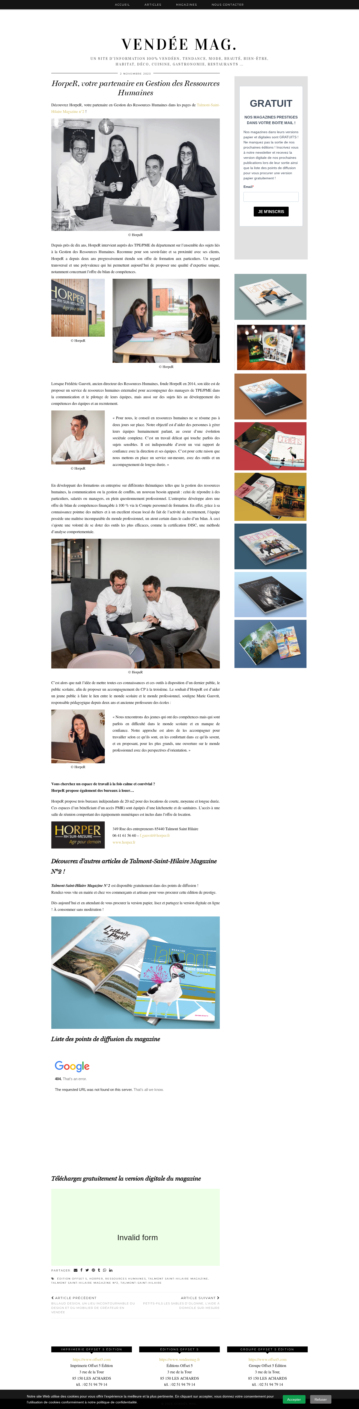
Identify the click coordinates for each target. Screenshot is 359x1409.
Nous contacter (228, 4)
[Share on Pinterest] (94, 1270)
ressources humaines (125, 1278)
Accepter (294, 1399)
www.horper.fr (124, 842)
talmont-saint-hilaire (141, 1282)
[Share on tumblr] (99, 1270)
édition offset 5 (72, 1278)
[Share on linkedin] (111, 1270)
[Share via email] (76, 1270)
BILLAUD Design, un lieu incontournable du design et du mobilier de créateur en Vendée (93, 1305)
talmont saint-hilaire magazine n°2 (84, 1282)
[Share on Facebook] (81, 1270)
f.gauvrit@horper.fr (155, 835)
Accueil (122, 4)
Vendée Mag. (179, 44)
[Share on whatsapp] (105, 1270)
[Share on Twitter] (87, 1270)
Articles (153, 4)
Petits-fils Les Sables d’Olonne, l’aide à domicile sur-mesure (181, 1303)
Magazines (186, 4)
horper (96, 1278)
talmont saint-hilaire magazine (178, 1278)
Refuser (321, 1399)
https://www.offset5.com (92, 1359)
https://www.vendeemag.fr (179, 1359)
